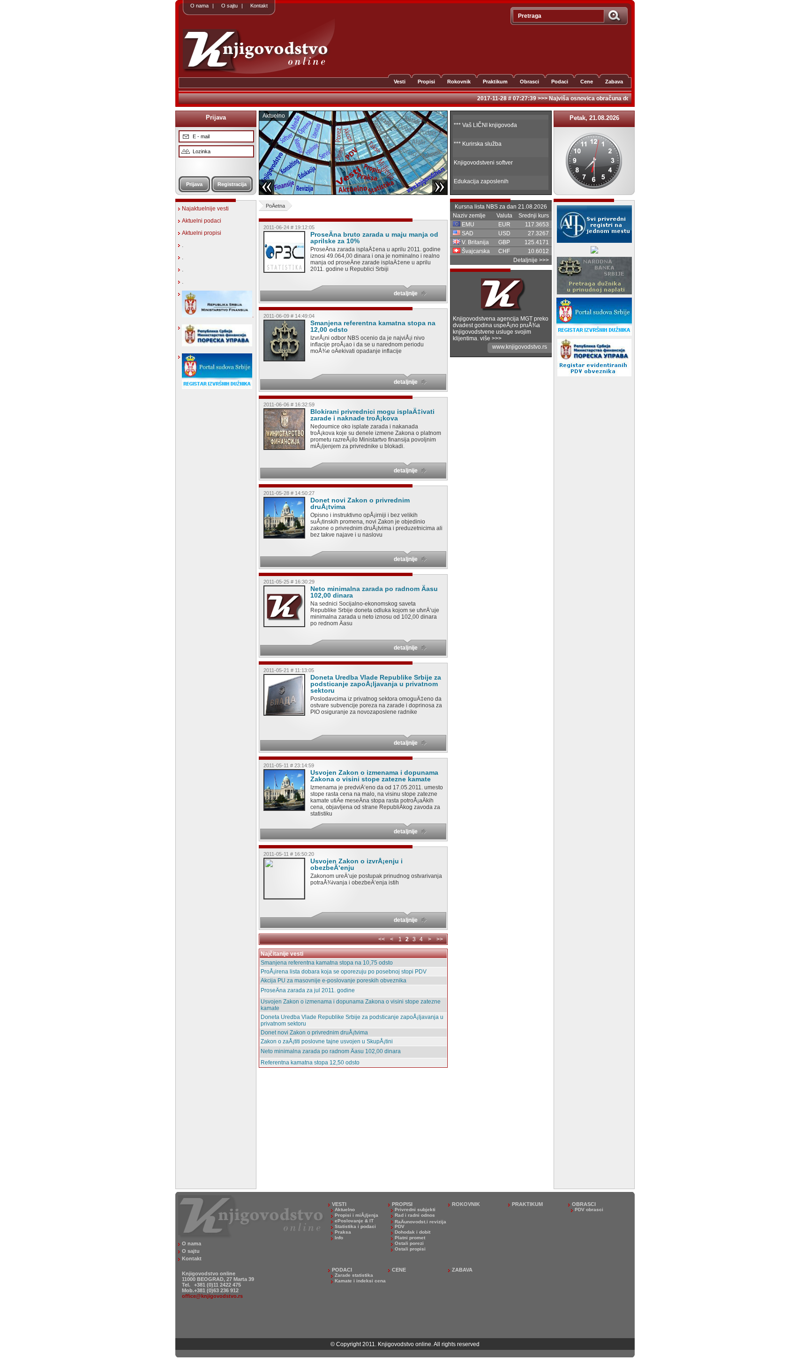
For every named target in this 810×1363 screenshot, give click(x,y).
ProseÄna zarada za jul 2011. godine (308, 990)
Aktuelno (273, 115)
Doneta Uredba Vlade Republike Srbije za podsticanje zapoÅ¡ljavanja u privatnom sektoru (375, 684)
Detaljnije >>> (531, 260)
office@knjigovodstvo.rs (212, 1296)
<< (381, 939)
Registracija (232, 184)
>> (439, 939)
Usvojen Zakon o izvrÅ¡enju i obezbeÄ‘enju (356, 864)
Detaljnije (406, 293)
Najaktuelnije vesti (205, 208)
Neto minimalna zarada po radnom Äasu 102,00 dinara (374, 592)
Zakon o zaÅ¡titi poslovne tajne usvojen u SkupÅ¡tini (327, 1041)
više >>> (491, 338)
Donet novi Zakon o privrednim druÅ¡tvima (360, 503)
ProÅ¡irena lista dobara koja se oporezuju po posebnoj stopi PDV (344, 971)
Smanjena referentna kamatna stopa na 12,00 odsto (372, 326)
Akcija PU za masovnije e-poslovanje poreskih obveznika (333, 980)
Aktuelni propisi (201, 233)
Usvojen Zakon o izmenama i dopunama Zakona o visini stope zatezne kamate (374, 776)
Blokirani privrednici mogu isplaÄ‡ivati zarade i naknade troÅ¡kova (372, 415)
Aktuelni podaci (201, 220)
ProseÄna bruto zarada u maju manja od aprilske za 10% (374, 238)
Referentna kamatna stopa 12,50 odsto (310, 1062)
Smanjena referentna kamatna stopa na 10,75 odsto (327, 962)
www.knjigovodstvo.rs (519, 347)
